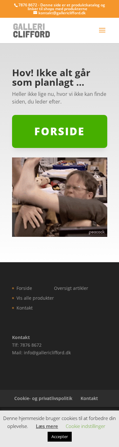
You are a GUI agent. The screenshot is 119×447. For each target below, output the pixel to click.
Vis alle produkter (35, 298)
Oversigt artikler (71, 288)
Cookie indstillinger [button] (85, 426)
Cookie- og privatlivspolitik (43, 398)
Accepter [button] (59, 436)
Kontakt (25, 308)
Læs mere (47, 426)
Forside (24, 288)
